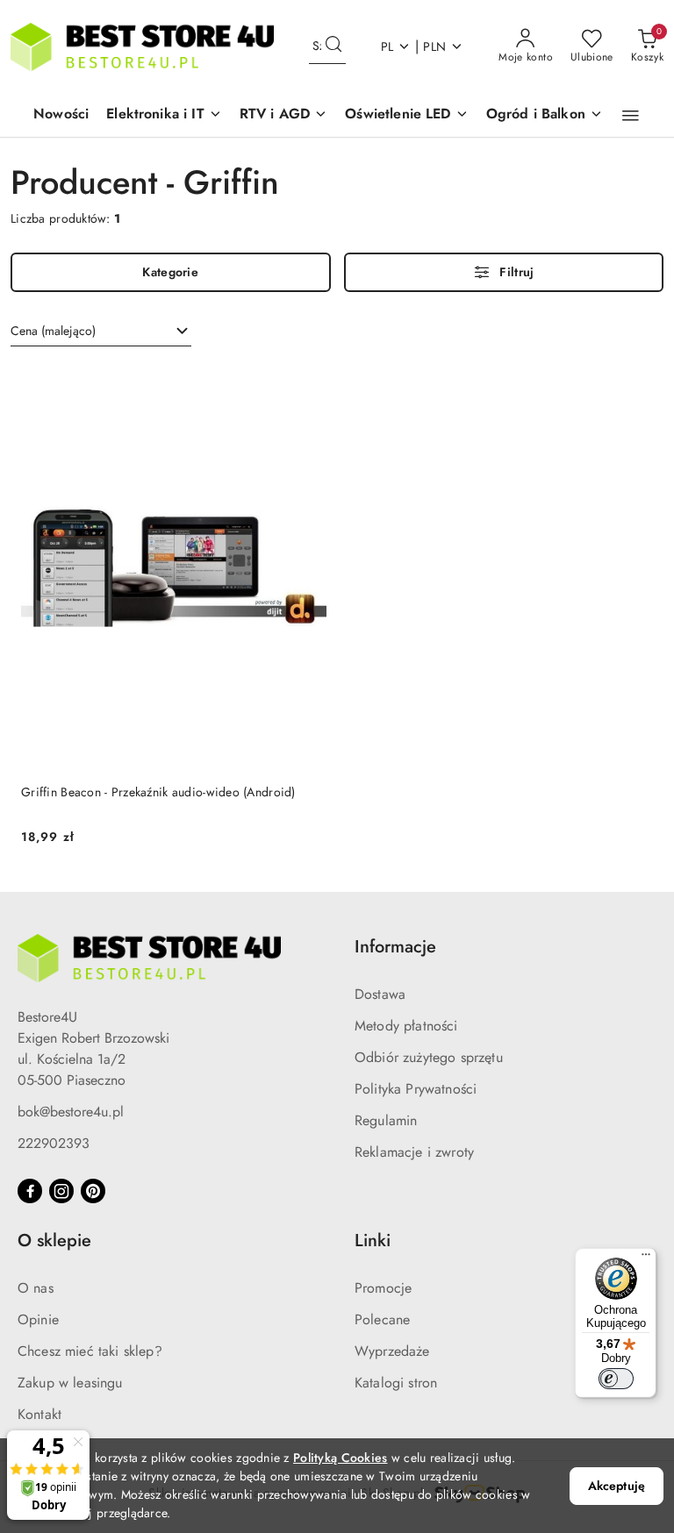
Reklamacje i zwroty (414, 1152)
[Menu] (645, 1258)
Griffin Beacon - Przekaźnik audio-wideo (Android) (158, 792)
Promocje (383, 1288)
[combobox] (101, 331)
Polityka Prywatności (416, 1089)
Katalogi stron (396, 1383)
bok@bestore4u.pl (71, 1112)
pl (387, 46)
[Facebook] (30, 1191)
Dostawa (380, 994)
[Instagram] (61, 1191)
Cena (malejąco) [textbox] (53, 330)
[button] (164, 115)
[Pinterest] (93, 1191)
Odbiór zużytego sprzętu (429, 1057)
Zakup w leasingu (70, 1383)
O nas (36, 1288)
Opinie (38, 1319)
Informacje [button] (395, 946)
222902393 (54, 1143)
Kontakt (39, 1414)
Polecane (382, 1319)
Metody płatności (406, 1026)
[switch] (616, 1378)
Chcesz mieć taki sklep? (90, 1351)
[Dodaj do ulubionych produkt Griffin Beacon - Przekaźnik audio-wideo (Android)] (306, 384)
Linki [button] (373, 1240)
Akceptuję (616, 1485)
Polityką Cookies (340, 1457)
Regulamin (386, 1120)
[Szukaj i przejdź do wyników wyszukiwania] (333, 46)
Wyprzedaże (392, 1351)
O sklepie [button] (54, 1240)
